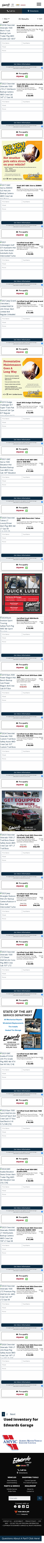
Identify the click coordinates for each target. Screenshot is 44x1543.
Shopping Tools (30, 1477)
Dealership (30, 1486)
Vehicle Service (12, 1489)
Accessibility (19, 1521)
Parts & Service (12, 1486)
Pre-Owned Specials (30, 1483)
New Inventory (12, 1480)
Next (12, 1414)
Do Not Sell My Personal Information (24, 1523)
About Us (30, 1489)
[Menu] (39, 4)
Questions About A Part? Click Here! (21, 1538)
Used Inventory (12, 1483)
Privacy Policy (30, 1521)
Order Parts (12, 1491)
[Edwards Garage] (14, 4)
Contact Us (30, 1491)
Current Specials (30, 1480)
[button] (22, 75)
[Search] (39, 1498)
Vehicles (12, 1477)
